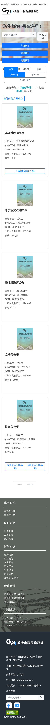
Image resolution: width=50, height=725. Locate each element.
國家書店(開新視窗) (15, 466)
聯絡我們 (43, 4)
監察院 (19, 435)
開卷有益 (9, 546)
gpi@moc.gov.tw (25, 680)
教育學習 (8, 566)
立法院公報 (12, 354)
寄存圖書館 (9, 601)
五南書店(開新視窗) (25, 171)
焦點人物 (8, 538)
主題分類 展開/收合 (13, 98)
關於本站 (15, 4)
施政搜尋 (25, 53)
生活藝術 (8, 558)
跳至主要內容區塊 (8, 1)
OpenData (22, 617)
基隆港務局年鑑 (14, 132)
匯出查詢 (26, 80)
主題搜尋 (25, 45)
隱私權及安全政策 (29, 4)
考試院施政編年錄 (16, 210)
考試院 (19, 218)
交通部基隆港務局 (25, 141)
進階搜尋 (42, 36)
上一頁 (19, 485)
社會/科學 (9, 570)
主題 (11, 69)
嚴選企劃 (9, 522)
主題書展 (8, 535)
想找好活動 (9, 511)
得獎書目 (21, 621)
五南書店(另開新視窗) (15, 598)
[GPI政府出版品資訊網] (20, 10)
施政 (25, 69)
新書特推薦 (9, 515)
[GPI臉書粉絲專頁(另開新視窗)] (9, 705)
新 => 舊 (15, 75)
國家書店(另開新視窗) (15, 594)
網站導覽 (5, 4)
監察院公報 (12, 426)
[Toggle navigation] (6, 17)
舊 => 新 (35, 75)
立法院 (19, 363)
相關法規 (8, 621)
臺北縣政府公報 (14, 282)
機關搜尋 (25, 60)
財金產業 (8, 574)
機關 (39, 69)
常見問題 (8, 617)
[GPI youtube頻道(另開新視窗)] (17, 705)
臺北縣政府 (21, 291)
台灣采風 (8, 554)
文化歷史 (8, 562)
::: (7, 637)
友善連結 (8, 625)
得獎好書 (8, 531)
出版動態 (9, 502)
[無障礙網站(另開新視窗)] (12, 712)
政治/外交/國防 (11, 578)
